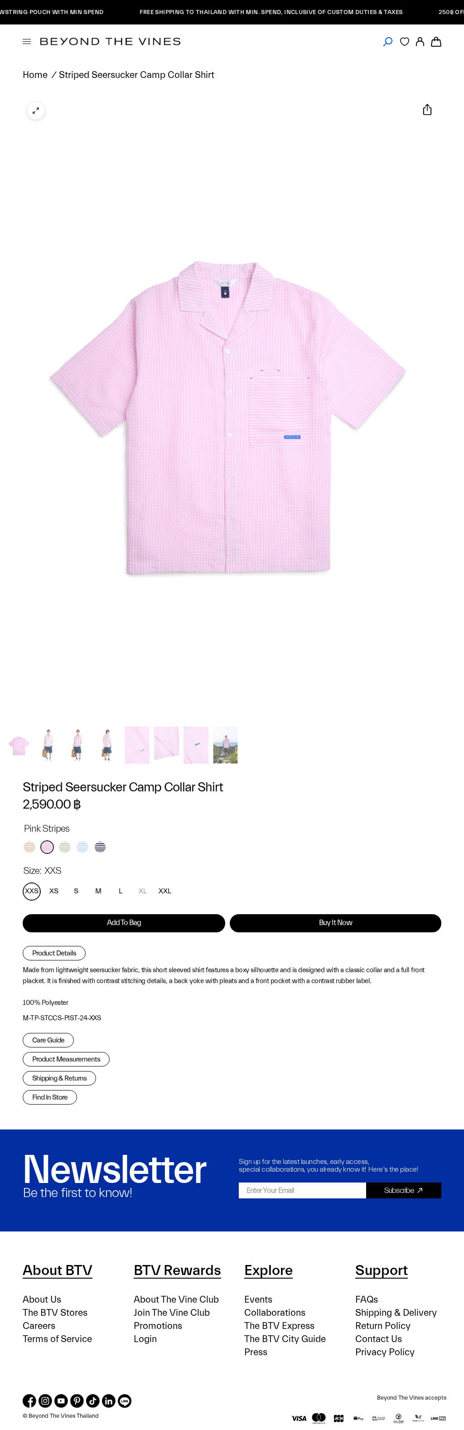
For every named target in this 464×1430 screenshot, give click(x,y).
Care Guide (48, 1040)
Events (258, 1299)
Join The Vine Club (172, 1313)
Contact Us (378, 1339)
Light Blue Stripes (82, 847)
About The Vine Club (176, 1299)
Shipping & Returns (59, 1078)
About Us (42, 1299)
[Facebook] (29, 1401)
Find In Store (50, 1097)
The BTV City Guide (285, 1339)
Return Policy (383, 1326)
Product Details (54, 953)
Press (255, 1352)
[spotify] (124, 1401)
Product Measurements (66, 1059)
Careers (39, 1326)
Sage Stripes (65, 847)
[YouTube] (61, 1401)
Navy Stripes (100, 847)
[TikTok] (93, 1401)
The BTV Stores (55, 1313)
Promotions (158, 1326)
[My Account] (420, 41)
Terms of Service (57, 1339)
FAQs (366, 1299)
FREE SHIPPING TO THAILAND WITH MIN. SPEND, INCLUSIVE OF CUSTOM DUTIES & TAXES (238, 12)
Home (35, 75)
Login (145, 1339)
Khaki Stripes (29, 847)
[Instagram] (45, 1401)
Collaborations (274, 1313)
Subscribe (399, 1190)
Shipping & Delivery (396, 1313)
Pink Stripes (47, 847)
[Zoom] (35, 110)
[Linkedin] (109, 1401)
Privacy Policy (385, 1352)
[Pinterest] (77, 1401)
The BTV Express (279, 1326)
